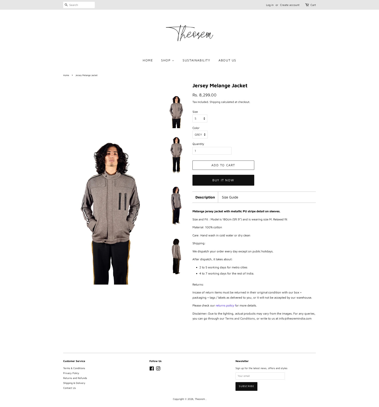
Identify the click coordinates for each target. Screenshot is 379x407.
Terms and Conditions (240, 318)
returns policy (225, 305)
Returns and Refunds (75, 378)
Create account (289, 5)
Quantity (198, 144)
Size (195, 111)
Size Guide (230, 197)
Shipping (215, 101)
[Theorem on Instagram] (158, 369)
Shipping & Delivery (74, 383)
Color (196, 128)
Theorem (200, 399)
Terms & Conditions (74, 368)
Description (205, 197)
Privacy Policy (71, 373)
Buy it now (223, 180)
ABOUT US (227, 60)
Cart (313, 5)
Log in (270, 5)
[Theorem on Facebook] (151, 369)
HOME (148, 60)
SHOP (166, 60)
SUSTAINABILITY (196, 60)
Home (66, 75)
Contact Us (69, 387)
